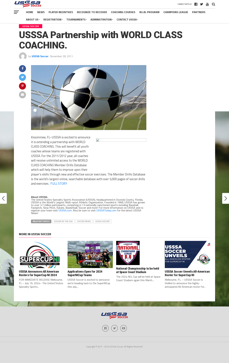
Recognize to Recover (92, 12)
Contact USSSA (127, 19)
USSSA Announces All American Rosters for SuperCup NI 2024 (39, 273)
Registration (52, 19)
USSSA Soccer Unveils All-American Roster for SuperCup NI (187, 273)
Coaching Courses (123, 12)
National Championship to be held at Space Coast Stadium (137, 270)
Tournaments (75, 19)
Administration (101, 19)
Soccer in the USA (63, 221)
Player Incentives (61, 12)
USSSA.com (65, 210)
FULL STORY (58, 183)
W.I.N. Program (149, 12)
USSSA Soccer (40, 56)
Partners (198, 12)
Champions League (175, 12)
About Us (32, 19)
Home (29, 12)
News (41, 12)
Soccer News (84, 221)
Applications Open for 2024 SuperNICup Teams (85, 273)
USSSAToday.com (106, 210)
